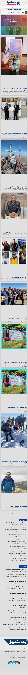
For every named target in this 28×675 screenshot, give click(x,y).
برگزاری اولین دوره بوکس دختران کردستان (19, 539)
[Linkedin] (9, 663)
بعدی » (11, 513)
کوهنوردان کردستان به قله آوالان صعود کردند (16, 408)
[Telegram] (12, 663)
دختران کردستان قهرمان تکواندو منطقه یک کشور (18, 556)
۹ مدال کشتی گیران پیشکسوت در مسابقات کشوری (18, 560)
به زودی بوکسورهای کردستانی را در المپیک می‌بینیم (17, 615)
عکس (24, 648)
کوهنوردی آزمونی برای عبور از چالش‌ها (18, 506)
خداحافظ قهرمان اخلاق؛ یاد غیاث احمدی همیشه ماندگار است (16, 610)
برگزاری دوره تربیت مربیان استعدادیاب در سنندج (18, 543)
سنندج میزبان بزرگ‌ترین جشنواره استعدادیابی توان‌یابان (17, 524)
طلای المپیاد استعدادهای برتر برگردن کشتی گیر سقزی (17, 534)
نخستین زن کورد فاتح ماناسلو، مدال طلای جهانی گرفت (16, 30)
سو (11, 647)
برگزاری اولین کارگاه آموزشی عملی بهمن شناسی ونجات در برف (14, 462)
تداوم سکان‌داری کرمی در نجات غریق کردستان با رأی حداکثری (13, 12)
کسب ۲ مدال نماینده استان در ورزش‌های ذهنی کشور (17, 553)
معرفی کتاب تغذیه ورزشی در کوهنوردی (20, 622)
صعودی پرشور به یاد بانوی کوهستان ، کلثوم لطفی (15, 362)
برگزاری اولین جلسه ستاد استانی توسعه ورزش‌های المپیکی (16, 619)
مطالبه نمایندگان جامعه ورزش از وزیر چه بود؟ (19, 531)
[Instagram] (19, 663)
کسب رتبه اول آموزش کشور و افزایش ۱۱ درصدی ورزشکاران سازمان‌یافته (14, 624)
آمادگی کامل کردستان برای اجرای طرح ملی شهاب (18, 612)
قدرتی (16, 647)
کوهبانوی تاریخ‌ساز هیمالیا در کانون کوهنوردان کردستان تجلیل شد (14, 20)
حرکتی (8, 647)
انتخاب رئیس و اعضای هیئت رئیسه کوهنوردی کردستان (14, 232)
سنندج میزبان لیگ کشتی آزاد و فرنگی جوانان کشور (18, 546)
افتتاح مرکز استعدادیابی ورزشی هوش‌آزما (19, 558)
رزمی (19, 647)
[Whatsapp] (14, 663)
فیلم (27, 648)
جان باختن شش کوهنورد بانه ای (19, 277)
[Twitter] (16, 663)
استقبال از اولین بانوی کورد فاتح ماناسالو (18, 319)
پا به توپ (26, 647)
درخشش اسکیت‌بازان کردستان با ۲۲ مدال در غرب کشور (17, 527)
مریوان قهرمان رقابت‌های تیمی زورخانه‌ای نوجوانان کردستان (16, 541)
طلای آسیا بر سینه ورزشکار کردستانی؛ (20, 536)
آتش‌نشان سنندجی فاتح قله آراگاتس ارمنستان (16, 187)
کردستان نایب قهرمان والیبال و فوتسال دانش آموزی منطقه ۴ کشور (15, 529)
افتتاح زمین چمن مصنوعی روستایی (20, 548)
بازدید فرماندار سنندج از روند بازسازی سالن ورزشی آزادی (17, 627)
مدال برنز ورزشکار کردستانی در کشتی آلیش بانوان (18, 617)
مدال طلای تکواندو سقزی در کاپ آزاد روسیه (19, 551)
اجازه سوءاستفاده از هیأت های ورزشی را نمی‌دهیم (18, 629)
